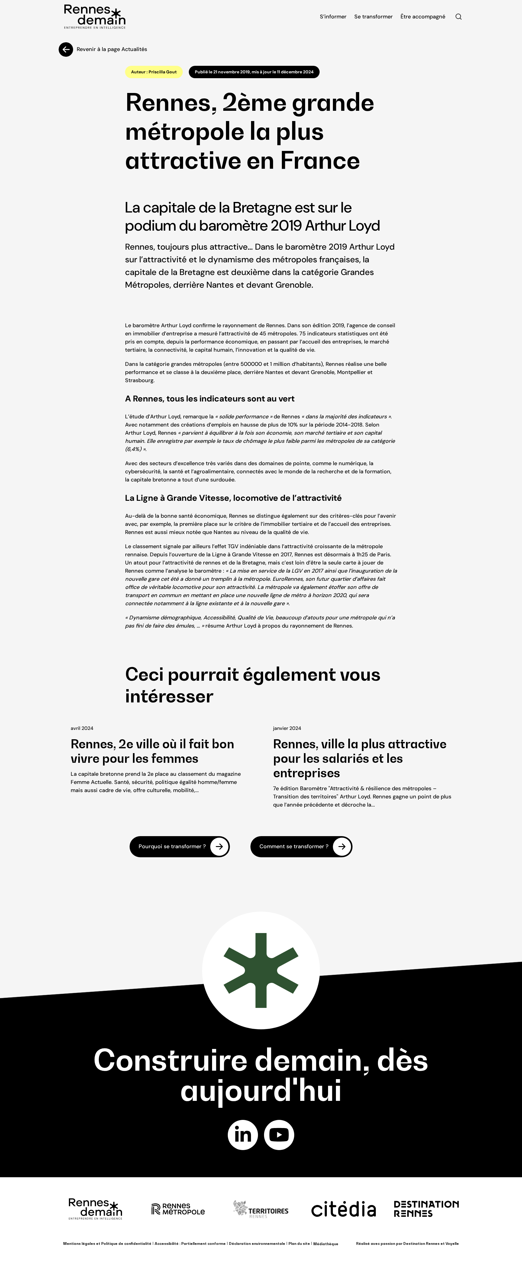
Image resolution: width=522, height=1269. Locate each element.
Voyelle (452, 1243)
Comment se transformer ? (293, 846)
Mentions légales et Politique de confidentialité (107, 1243)
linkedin (243, 1135)
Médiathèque (325, 1244)
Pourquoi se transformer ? (172, 846)
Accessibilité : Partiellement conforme (190, 1243)
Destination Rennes (421, 1243)
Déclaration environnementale (257, 1243)
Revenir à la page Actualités (112, 49)
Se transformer (373, 16)
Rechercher (458, 16)
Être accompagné (423, 16)
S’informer (333, 16)
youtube (279, 1135)
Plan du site (299, 1243)
